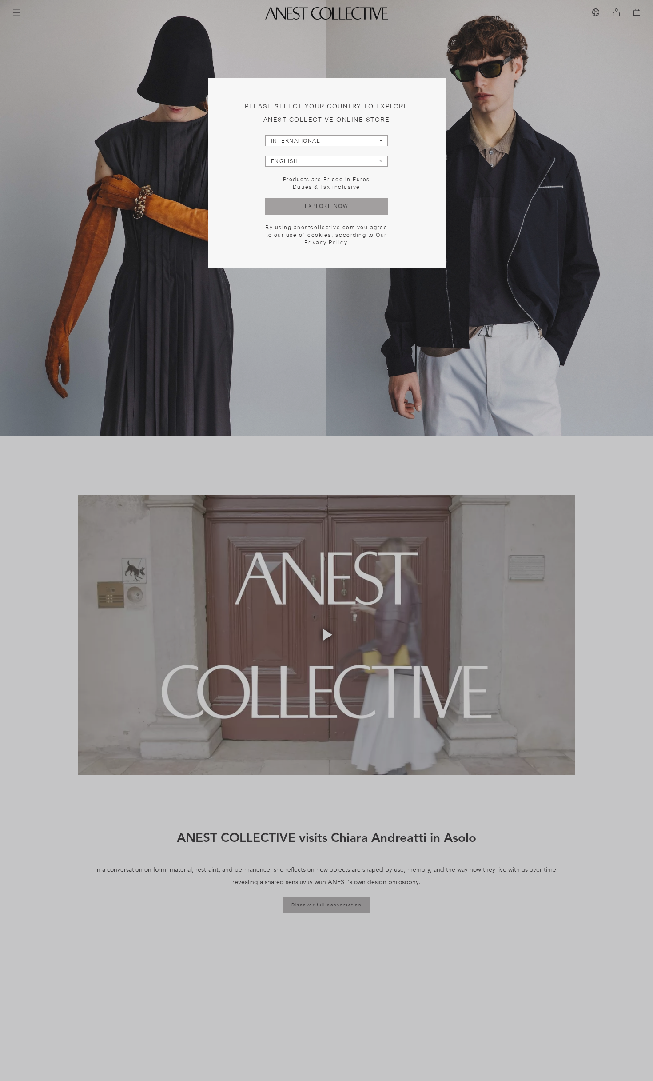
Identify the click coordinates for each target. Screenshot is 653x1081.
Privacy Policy (325, 243)
